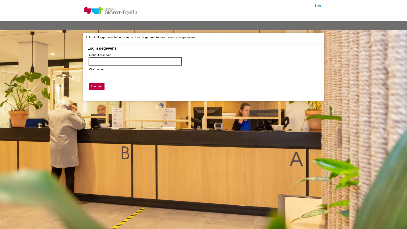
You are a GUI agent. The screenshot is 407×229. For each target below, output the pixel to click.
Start (318, 5)
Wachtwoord (97, 69)
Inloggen (97, 86)
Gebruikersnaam (100, 55)
